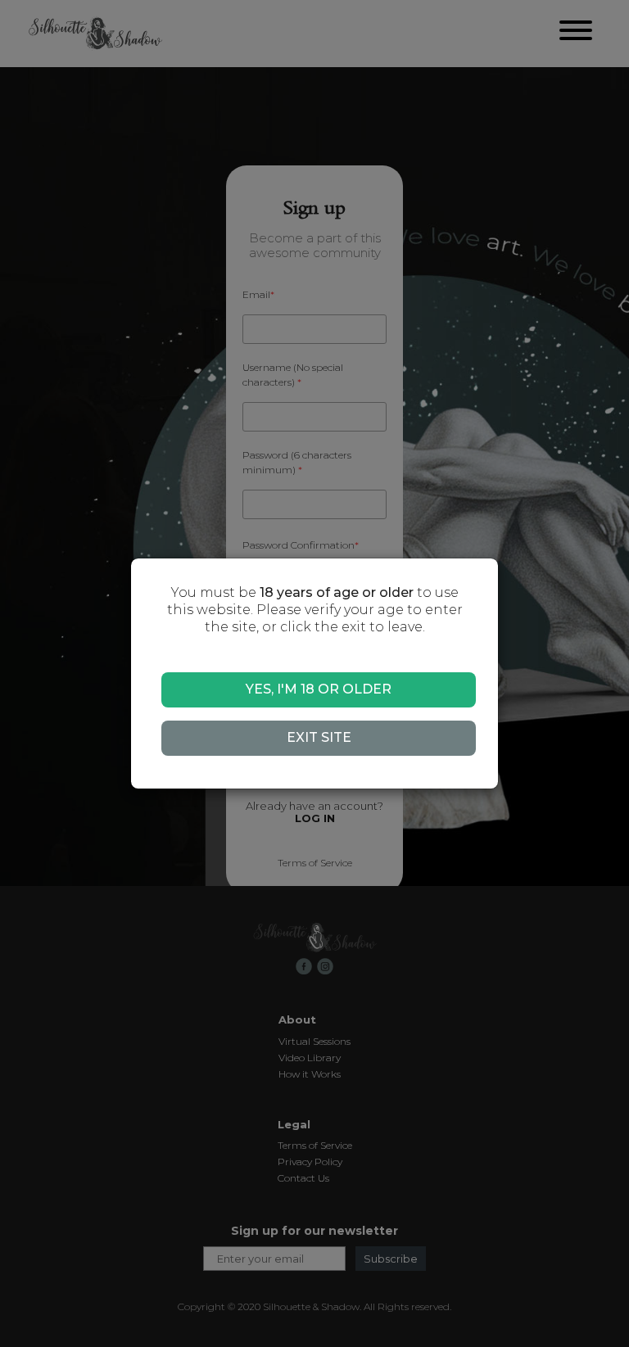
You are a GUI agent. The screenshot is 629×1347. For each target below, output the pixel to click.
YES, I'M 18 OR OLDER (318, 689)
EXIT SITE (319, 737)
